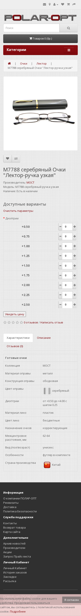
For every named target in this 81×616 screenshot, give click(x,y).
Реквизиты (11, 503)
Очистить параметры (18, 211)
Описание (44, 338)
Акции (7, 552)
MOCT (30, 182)
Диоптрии (12, 218)
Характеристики (18, 338)
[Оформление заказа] (74, 4)
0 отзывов (31, 322)
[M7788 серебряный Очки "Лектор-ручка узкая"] (40, 113)
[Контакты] (50, 4)
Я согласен (71, 600)
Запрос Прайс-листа (17, 556)
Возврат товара (14, 527)
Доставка (9, 507)
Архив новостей (14, 543)
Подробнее (18, 611)
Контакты (10, 523)
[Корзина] (68, 4)
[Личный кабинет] (55, 4)
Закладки (9, 577)
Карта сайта (11, 532)
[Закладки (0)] (62, 4)
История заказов (15, 572)
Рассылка (9, 581)
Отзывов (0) (15, 346)
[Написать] (44, 4)
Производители (14, 548)
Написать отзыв (51, 322)
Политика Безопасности (20, 511)
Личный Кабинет (15, 568)
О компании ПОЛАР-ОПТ (20, 498)
